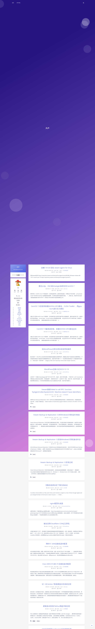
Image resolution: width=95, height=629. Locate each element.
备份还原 (19, 314)
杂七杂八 (18, 305)
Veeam (34, 406)
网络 (19, 311)
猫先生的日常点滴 (18, 298)
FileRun (38, 621)
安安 (18, 302)
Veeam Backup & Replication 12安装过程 (56, 462)
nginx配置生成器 (56, 503)
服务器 (19, 308)
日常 (19, 323)
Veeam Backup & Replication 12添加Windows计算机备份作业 (57, 439)
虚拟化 (19, 312)
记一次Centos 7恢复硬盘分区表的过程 (56, 584)
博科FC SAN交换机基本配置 (56, 544)
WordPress (19, 320)
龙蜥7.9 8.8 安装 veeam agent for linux (56, 268)
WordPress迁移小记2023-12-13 (56, 369)
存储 (19, 309)
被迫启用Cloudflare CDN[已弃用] (56, 523)
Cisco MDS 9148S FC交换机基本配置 (56, 564)
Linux (19, 317)
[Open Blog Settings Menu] (91, 625)
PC (19, 315)
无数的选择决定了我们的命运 (56, 485)
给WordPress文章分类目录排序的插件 (56, 349)
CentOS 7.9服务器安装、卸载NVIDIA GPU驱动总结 (56, 329)
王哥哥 (18, 300)
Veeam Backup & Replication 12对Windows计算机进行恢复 (56, 415)
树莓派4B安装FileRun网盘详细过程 (56, 606)
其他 (19, 325)
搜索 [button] (18, 275)
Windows (19, 318)
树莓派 (19, 322)
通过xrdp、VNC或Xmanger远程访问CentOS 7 (56, 286)
